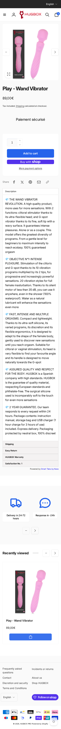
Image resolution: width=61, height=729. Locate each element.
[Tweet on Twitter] (22, 182)
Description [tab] (10, 191)
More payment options (30, 168)
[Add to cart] (30, 637)
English (50, 4)
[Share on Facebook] (14, 182)
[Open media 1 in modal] (30, 52)
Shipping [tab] (9, 444)
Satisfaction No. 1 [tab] (13, 463)
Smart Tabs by (47, 469)
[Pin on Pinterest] (30, 182)
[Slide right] (54, 52)
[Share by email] (39, 182)
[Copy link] (47, 182)
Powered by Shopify (40, 724)
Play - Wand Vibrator (19, 620)
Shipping (20, 106)
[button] (4, 14)
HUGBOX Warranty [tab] (14, 457)
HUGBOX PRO (25, 724)
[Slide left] (6, 52)
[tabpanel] (30, 318)
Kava (56, 469)
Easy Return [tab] (11, 450)
